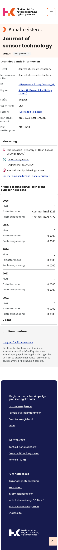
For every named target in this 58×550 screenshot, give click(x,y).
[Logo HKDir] (29, 533)
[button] (29, 320)
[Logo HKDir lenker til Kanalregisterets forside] (22, 12)
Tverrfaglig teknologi (30, 111)
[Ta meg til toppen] (53, 541)
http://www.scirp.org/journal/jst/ (37, 84)
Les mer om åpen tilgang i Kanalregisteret (26, 175)
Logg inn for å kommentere (18, 342)
